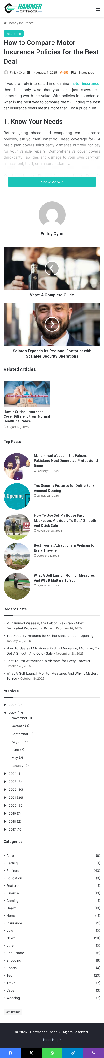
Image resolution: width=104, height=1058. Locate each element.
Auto (10, 856)
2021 (12, 797)
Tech (10, 975)
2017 (12, 829)
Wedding (13, 998)
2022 (12, 789)
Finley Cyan (18, 72)
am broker (13, 1012)
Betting (12, 863)
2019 (12, 813)
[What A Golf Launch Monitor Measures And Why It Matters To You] (17, 586)
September (20, 734)
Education (14, 878)
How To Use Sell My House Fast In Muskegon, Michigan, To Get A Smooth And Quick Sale (65, 521)
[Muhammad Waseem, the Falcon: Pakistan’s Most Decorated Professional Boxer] (17, 466)
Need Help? (52, 1040)
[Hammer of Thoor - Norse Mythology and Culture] (23, 8)
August (17, 742)
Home (11, 23)
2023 (12, 781)
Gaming (12, 901)
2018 (12, 821)
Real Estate (15, 953)
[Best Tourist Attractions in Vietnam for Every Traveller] (17, 556)
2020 (12, 805)
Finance (13, 893)
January (17, 766)
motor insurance (84, 83)
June (15, 750)
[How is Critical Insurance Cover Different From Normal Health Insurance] (27, 394)
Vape (10, 990)
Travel (11, 983)
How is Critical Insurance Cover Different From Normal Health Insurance (27, 416)
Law (10, 930)
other (11, 945)
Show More (51, 182)
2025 (13, 713)
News (11, 938)
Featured (13, 886)
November (19, 718)
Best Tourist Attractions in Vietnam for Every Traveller (48, 661)
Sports (12, 968)
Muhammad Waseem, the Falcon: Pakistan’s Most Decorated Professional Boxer (66, 461)
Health (12, 908)
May (15, 758)
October (18, 726)
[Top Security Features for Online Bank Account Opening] (17, 496)
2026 (12, 705)
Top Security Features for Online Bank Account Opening (50, 636)
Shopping (14, 960)
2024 (12, 774)
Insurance (26, 23)
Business (13, 871)
